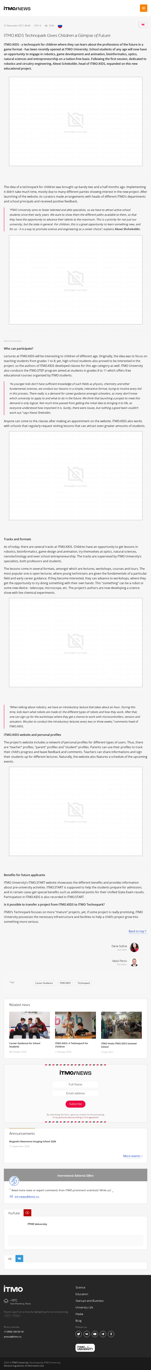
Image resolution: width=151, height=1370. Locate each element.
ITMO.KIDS (65, 983)
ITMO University (37, 1224)
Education (82, 1294)
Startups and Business (89, 1301)
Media (79, 1314)
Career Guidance (44, 983)
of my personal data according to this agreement (75, 1117)
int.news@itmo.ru (27, 1197)
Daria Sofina (119, 946)
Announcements (22, 1133)
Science (80, 1287)
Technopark (84, 983)
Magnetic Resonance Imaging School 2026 (32, 1141)
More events (132, 1156)
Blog (79, 1321)
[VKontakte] (143, 24)
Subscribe (75, 1104)
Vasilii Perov (119, 961)
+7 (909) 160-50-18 (13, 1331)
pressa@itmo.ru (12, 1336)
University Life (84, 1307)
